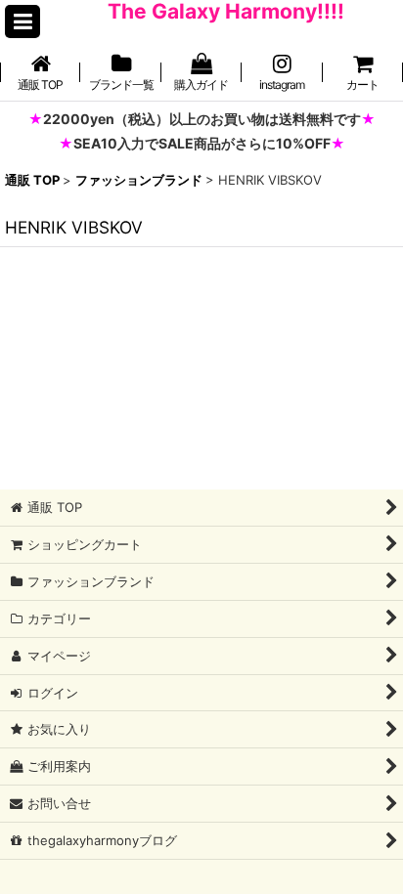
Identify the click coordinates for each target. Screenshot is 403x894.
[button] (22, 21)
